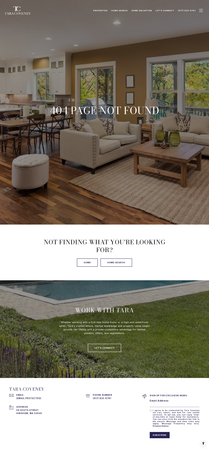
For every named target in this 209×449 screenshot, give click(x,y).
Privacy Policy (160, 426)
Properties (100, 10)
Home (87, 262)
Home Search (116, 262)
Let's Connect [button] (104, 348)
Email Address (159, 400)
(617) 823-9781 (102, 398)
